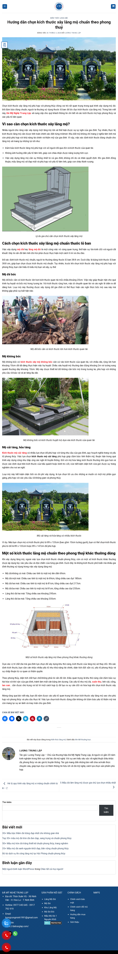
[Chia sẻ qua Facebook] (5, 718)
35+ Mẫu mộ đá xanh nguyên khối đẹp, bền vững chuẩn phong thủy (35, 848)
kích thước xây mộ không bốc (36, 362)
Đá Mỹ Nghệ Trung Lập (18, 113)
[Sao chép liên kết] (46, 718)
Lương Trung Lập (73, 33)
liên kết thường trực (83, 739)
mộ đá (20, 249)
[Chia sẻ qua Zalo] (12, 718)
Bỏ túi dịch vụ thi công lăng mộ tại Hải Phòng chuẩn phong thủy (33, 853)
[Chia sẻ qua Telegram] (25, 718)
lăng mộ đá (35, 249)
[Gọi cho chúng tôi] (15, 933)
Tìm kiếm (7, 802)
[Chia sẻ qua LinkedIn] (39, 718)
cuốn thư (96, 681)
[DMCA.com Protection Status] (53, 922)
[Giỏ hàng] (113, 6)
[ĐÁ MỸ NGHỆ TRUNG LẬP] (59, 6)
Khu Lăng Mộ (50, 907)
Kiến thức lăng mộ (59, 18)
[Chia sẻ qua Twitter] (18, 718)
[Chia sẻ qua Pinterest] (32, 718)
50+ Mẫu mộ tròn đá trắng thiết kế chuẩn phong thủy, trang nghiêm (35, 843)
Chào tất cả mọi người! (52, 869)
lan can (6, 685)
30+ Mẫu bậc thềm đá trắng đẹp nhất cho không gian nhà (30, 833)
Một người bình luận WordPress (18, 869)
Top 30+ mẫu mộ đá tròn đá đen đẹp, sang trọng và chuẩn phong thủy (37, 838)
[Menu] (4, 6)
